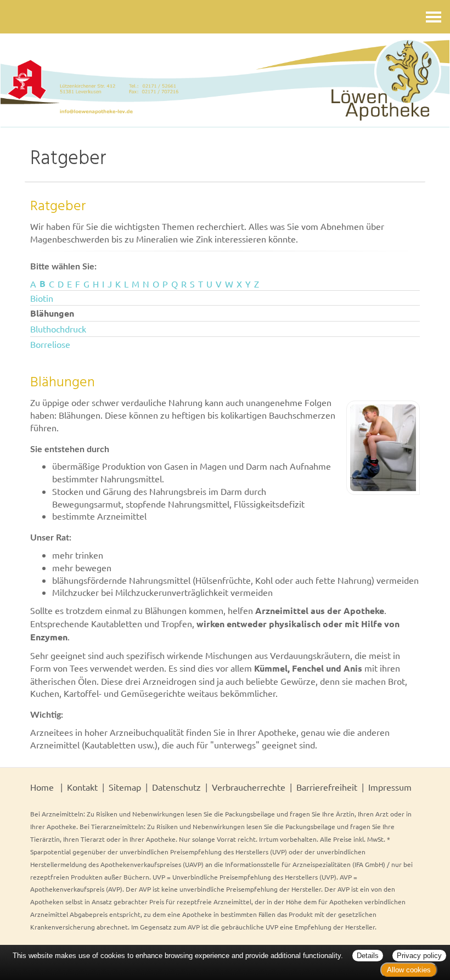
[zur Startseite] (225, 83)
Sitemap (125, 786)
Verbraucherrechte (248, 786)
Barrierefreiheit (326, 786)
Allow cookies (409, 970)
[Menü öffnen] (433, 16)
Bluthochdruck (58, 328)
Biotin (41, 297)
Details (368, 955)
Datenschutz (176, 786)
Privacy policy (419, 955)
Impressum (390, 786)
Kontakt (82, 786)
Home (42, 786)
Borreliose (50, 344)
